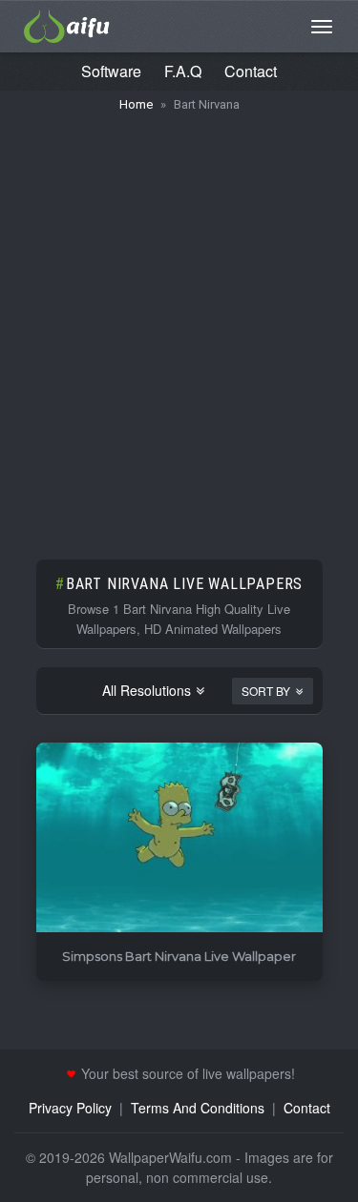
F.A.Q (182, 71)
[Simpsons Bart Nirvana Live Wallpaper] (179, 838)
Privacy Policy (70, 1107)
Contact (250, 71)
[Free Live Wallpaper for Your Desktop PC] (67, 23)
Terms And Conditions (197, 1107)
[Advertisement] (179, 326)
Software (111, 71)
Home (136, 104)
